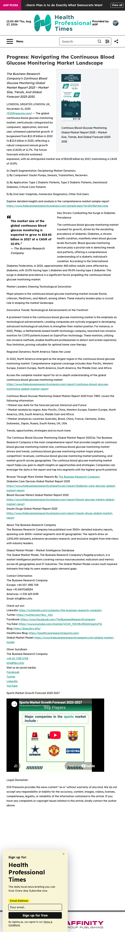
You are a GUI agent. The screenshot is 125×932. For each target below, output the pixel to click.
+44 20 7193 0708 (17, 658)
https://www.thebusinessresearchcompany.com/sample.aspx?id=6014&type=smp (57, 205)
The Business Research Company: (79, 476)
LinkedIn (12, 681)
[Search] (99, 41)
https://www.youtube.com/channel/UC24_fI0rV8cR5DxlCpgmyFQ (60, 624)
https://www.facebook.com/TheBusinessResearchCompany (58, 619)
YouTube (12, 685)
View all (117, 5)
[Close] (63, 853)
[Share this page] (116, 41)
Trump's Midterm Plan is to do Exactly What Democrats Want (56, 5)
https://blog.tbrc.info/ (27, 628)
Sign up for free (35, 915)
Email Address (19, 900)
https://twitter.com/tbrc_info (34, 614)
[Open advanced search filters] (107, 41)
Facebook (13, 672)
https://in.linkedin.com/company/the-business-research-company (60, 610)
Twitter (11, 676)
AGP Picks (10, 5)
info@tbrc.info (15, 663)
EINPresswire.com (19, 113)
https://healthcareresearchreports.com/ (54, 633)
